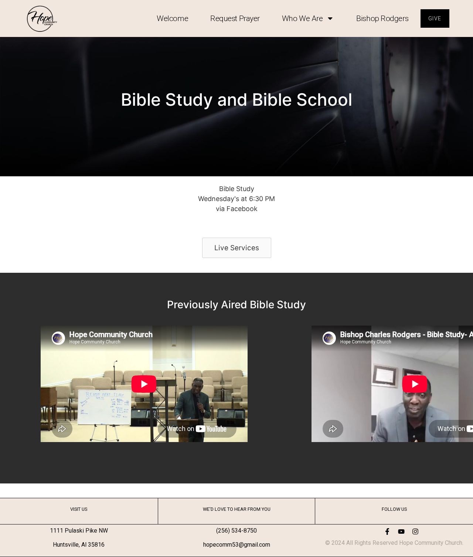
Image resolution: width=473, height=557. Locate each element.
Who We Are (302, 18)
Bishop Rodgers (382, 18)
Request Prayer (235, 18)
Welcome (172, 18)
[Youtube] (401, 531)
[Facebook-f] (387, 531)
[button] (236, 248)
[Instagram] (415, 531)
